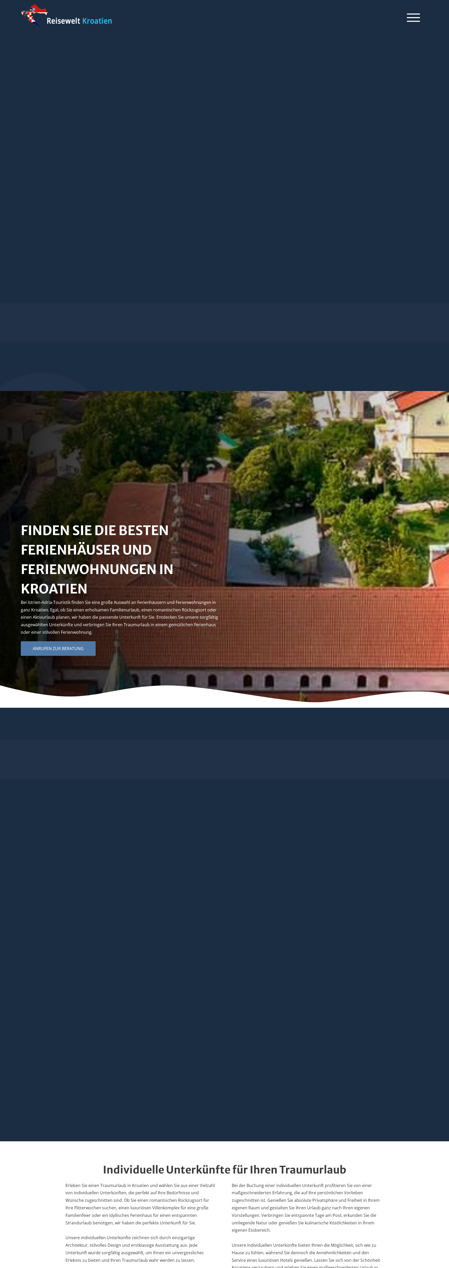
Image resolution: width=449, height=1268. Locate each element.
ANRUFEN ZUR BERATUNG (58, 648)
